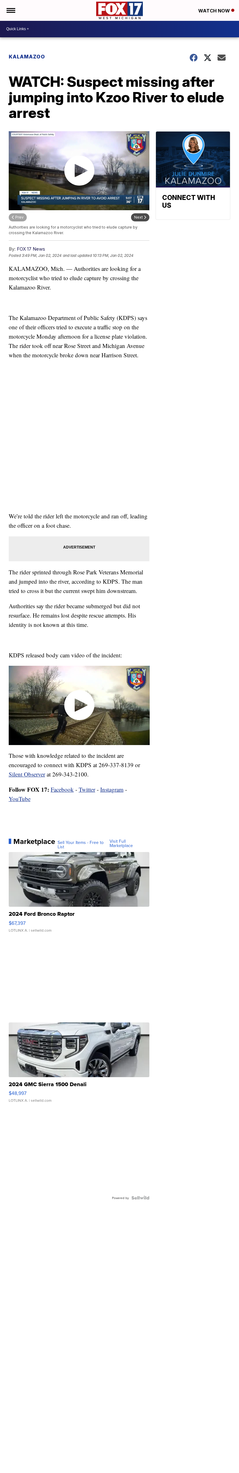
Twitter (87, 789)
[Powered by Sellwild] (140, 1198)
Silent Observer (27, 774)
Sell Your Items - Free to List (81, 844)
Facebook (62, 789)
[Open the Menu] (10, 10)
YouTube (19, 799)
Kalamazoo (27, 56)
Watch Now (214, 11)
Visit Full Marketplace (121, 843)
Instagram (112, 789)
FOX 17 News (31, 249)
